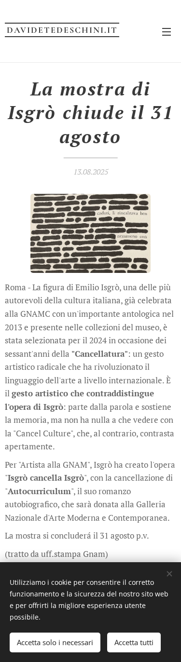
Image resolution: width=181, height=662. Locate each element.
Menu (166, 31)
